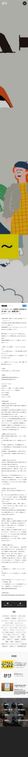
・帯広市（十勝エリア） (7, 519)
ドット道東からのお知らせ (8, 632)
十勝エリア (12, 637)
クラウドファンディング (9, 625)
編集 (7, 641)
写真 (23, 634)
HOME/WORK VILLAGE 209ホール (9, 377)
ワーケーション (16, 634)
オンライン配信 (9, 623)
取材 (24, 637)
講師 (12, 641)
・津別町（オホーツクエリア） (9, 403)
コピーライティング (21, 625)
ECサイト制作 (22, 616)
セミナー (6, 630)
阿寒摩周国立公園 (22, 646)
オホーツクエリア (22, 620)
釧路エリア (13, 646)
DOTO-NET (4, 313)
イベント (9, 313)
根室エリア (10, 639)
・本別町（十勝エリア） (7, 545)
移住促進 (24, 639)
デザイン (13, 630)
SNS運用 (7, 618)
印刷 (19, 637)
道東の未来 (24, 644)
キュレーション (19, 623)
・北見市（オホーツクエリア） (9, 460)
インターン (13, 620)
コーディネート (23, 627)
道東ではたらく (19, 641)
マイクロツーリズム (21, 632)
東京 (20, 313)
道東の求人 (5, 646)
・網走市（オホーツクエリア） (9, 434)
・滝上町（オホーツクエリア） (9, 488)
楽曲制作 (17, 639)
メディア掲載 (7, 634)
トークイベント (15, 313)
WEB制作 (14, 618)
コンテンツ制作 (14, 627)
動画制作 (6, 637)
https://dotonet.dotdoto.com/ (9, 588)
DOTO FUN (6, 616)
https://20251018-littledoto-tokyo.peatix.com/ (13, 595)
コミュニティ (5, 627)
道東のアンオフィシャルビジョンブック (10, 644)
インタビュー (5, 620)
